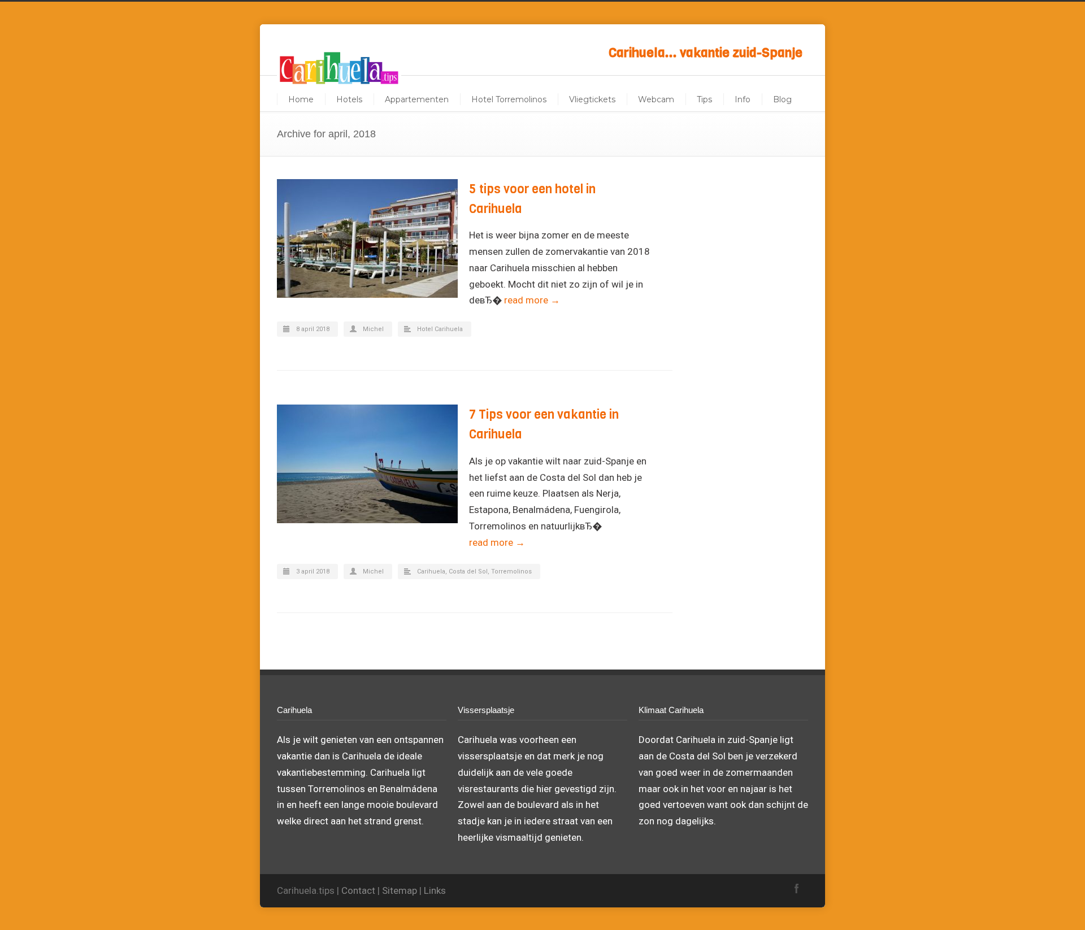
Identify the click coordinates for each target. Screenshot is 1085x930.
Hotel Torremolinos (508, 99)
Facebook (796, 888)
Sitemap (399, 890)
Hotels (349, 99)
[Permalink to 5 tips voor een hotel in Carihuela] (367, 238)
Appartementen (417, 99)
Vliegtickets (592, 99)
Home (301, 99)
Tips (704, 99)
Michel (373, 329)
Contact (358, 890)
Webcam (656, 99)
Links (435, 890)
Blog (782, 99)
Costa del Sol (468, 571)
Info (742, 99)
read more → (532, 300)
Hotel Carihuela (440, 329)
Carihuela (431, 571)
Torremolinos (511, 571)
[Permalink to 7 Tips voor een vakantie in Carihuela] (367, 464)
